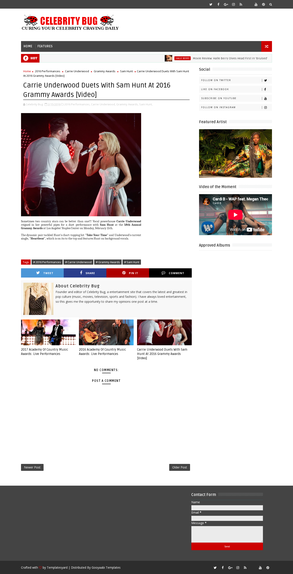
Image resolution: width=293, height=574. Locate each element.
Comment (176, 273)
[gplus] (226, 4)
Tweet (48, 273)
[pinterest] (263, 4)
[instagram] (233, 4)
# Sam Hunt (131, 262)
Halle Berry (172, 58)
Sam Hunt (126, 71)
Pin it (133, 273)
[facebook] (218, 4)
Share (90, 273)
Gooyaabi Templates (106, 567)
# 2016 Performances (47, 262)
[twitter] (211, 4)
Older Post (179, 467)
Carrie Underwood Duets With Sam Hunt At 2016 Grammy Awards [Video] (162, 354)
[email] (248, 4)
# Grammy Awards (108, 262)
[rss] (241, 4)
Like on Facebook (215, 89)
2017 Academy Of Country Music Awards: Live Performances (44, 352)
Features (45, 46)
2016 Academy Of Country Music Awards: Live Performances (102, 352)
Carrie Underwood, (103, 104)
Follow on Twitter (216, 80)
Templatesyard (57, 567)
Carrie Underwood (77, 71)
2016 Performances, (77, 104)
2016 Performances (47, 71)
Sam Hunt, (146, 104)
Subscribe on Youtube (219, 98)
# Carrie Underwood (78, 262)
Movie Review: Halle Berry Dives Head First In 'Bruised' (220, 58)
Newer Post (32, 467)
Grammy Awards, (127, 104)
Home (28, 46)
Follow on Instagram (218, 107)
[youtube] (256, 4)
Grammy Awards (104, 71)
